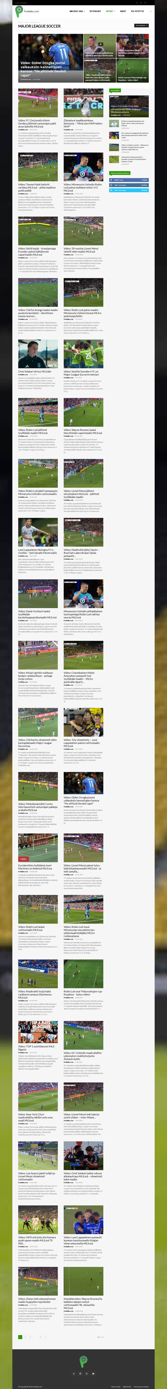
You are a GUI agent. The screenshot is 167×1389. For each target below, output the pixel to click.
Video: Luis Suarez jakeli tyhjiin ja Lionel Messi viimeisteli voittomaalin (36, 1176)
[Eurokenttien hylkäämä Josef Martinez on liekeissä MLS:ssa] (38, 847)
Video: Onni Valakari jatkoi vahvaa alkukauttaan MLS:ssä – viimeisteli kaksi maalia (83, 1176)
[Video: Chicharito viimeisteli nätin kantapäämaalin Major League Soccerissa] (38, 722)
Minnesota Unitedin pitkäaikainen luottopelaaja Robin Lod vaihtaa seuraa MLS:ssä (83, 614)
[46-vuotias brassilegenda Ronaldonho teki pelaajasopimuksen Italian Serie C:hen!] (114, 135)
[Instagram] (141, 3)
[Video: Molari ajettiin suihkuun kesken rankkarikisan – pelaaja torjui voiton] (38, 655)
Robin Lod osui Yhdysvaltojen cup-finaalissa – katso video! (83, 993)
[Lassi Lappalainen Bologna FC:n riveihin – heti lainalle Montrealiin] (38, 532)
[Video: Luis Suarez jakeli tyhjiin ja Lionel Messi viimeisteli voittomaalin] (38, 1155)
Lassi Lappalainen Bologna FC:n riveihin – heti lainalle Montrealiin (37, 551)
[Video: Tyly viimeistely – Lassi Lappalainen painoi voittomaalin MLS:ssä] (83, 722)
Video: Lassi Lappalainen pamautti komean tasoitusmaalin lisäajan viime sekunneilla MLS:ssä (83, 1240)
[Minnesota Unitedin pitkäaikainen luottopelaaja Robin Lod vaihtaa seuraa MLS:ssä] (83, 593)
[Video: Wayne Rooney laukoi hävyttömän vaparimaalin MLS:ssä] (83, 412)
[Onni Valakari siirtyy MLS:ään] (38, 354)
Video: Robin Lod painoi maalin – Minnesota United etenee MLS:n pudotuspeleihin (82, 313)
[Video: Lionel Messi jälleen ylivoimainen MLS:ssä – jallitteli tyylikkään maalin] (83, 473)
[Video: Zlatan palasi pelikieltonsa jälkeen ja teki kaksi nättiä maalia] (100, 46)
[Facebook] (137, 3)
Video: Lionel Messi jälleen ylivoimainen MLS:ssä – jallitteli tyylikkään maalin (81, 493)
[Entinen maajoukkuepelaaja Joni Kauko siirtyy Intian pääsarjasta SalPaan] (114, 123)
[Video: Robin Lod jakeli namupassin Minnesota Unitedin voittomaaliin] (38, 473)
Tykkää (144, 180)
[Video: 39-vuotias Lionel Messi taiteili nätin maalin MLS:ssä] (83, 231)
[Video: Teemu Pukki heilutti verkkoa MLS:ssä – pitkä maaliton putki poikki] (38, 167)
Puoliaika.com (26, 79)
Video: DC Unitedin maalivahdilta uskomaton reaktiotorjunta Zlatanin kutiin (82, 1055)
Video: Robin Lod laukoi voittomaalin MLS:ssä (31, 928)
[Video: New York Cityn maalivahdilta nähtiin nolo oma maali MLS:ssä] (38, 1096)
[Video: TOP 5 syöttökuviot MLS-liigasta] (38, 1032)
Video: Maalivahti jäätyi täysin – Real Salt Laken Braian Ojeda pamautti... (81, 552)
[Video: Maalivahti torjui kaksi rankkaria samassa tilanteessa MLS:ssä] (38, 973)
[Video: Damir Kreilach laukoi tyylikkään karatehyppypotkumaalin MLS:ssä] (38, 593)
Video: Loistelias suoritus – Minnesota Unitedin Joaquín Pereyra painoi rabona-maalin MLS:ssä (134, 147)
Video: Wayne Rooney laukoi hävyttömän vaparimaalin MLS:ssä (83, 431)
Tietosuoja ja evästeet (141, 1387)
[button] (151, 11)
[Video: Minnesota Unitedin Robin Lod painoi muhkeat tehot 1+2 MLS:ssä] (83, 167)
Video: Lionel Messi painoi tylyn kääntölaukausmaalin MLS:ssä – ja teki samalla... (82, 868)
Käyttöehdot (127, 1387)
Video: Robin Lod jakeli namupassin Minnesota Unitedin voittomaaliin (37, 492)
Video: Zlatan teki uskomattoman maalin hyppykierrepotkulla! (37, 1300)
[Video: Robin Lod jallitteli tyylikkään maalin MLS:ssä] (38, 412)
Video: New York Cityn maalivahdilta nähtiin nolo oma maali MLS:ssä (35, 1117)
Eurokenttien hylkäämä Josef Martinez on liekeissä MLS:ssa (35, 867)
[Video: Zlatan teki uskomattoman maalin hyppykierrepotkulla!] (38, 1281)
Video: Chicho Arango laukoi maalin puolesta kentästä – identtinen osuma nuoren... (38, 313)
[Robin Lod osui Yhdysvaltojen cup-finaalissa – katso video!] (132, 70)
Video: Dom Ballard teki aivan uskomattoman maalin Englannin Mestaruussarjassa (126, 109)
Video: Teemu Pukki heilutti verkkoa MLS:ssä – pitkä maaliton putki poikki (37, 187)
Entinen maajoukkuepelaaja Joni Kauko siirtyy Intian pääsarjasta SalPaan (132, 123)
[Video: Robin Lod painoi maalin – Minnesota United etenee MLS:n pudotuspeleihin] (83, 292)
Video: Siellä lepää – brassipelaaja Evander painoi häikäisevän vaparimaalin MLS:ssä (37, 251)
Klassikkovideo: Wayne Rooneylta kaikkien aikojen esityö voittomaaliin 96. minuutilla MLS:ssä (83, 1303)
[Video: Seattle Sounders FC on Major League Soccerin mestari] (83, 354)
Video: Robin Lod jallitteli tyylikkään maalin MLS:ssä (32, 431)
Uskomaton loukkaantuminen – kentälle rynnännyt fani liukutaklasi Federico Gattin (133, 159)
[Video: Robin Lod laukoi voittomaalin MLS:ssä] (38, 909)
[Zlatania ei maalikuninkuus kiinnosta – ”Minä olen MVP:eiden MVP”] (83, 102)
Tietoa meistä (115, 1387)
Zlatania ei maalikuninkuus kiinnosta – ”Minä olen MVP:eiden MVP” (83, 123)
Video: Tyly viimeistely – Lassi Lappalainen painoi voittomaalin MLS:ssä (82, 742)
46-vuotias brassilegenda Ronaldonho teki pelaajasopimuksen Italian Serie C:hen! (135, 135)
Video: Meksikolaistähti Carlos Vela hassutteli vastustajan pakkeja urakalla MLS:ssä (37, 806)
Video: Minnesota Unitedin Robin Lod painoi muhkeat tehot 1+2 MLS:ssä (83, 187)
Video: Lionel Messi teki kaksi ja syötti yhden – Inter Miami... (81, 1116)
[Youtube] (93, 1373)
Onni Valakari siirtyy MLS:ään (34, 371)
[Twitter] (145, 3)
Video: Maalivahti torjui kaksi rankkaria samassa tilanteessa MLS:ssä (34, 994)
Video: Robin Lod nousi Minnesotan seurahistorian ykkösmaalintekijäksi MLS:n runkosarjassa (79, 931)
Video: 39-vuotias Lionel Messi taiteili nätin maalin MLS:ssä (81, 250)
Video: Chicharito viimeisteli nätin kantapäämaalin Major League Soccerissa (37, 742)
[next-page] (45, 1337)
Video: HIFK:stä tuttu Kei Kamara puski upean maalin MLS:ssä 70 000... (37, 1240)
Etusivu (20, 22)
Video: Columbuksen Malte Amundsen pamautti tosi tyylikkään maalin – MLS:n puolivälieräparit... (79, 677)
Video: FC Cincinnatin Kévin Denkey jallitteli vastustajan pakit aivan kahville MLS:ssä (37, 123)
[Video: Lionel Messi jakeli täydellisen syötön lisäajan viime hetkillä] (132, 46)
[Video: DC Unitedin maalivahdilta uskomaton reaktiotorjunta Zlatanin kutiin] (83, 1035)
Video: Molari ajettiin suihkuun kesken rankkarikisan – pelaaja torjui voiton (35, 675)
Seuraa (144, 185)
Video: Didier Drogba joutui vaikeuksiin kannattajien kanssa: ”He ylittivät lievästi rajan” (81, 800)
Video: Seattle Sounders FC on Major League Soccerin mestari (81, 373)
